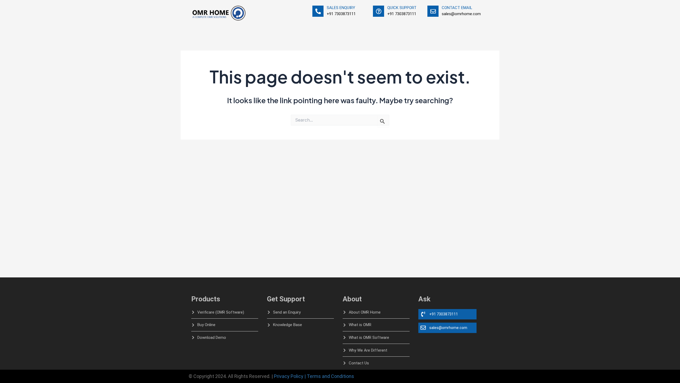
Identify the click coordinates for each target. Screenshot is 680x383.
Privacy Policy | (290, 376)
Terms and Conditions (330, 376)
